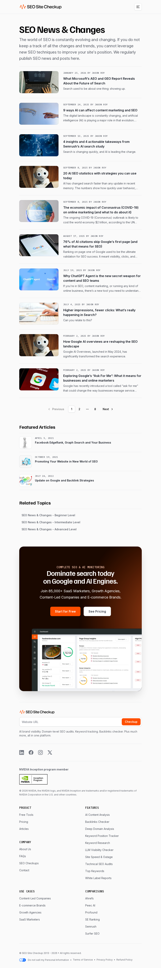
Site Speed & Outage (99, 857)
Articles (24, 828)
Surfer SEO (92, 933)
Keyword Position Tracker (102, 835)
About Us (25, 849)
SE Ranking (92, 919)
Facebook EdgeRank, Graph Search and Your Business (73, 442)
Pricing (23, 821)
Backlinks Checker (97, 821)
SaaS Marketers (29, 919)
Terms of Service (83, 959)
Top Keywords (94, 871)
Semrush (90, 926)
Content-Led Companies (35, 898)
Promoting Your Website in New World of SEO (66, 461)
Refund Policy (124, 959)
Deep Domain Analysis (99, 828)
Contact (24, 870)
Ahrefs (89, 898)
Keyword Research (97, 843)
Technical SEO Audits (99, 864)
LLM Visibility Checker (99, 850)
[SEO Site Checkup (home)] (40, 6)
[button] (138, 7)
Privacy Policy (104, 959)
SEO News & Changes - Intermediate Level (51, 522)
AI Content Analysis (97, 814)
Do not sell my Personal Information (48, 959)
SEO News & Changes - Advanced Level (49, 529)
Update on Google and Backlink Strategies (64, 480)
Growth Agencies (30, 912)
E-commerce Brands (32, 905)
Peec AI (90, 905)
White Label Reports (98, 878)
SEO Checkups (29, 863)
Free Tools (26, 814)
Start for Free (65, 611)
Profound (91, 912)
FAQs (22, 856)
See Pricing (97, 611)
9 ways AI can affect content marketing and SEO (100, 110)
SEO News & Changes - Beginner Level (48, 515)
